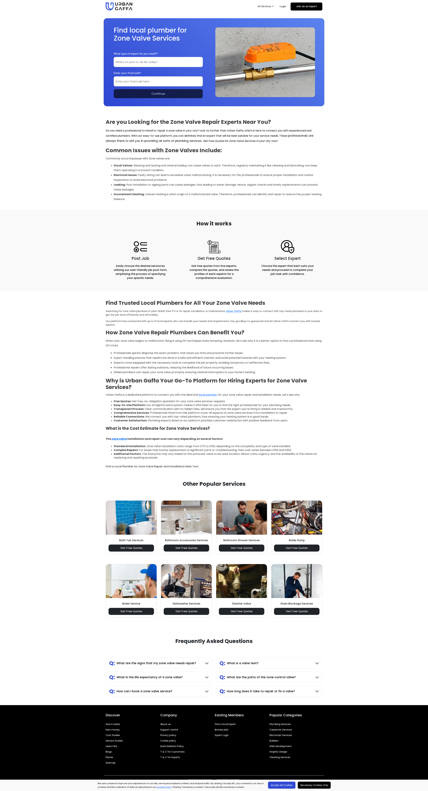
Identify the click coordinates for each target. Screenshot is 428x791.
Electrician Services (281, 735)
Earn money (113, 729)
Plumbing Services (280, 724)
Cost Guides (113, 735)
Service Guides (114, 740)
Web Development (281, 746)
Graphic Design (278, 751)
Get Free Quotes (131, 548)
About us (165, 724)
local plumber (208, 395)
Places (109, 757)
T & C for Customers (172, 751)
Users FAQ (111, 746)
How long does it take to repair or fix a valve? (257, 691)
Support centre (169, 729)
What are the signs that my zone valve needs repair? (152, 663)
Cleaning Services (280, 757)
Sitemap (111, 762)
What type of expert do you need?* (136, 53)
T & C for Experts (170, 757)
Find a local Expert (225, 724)
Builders (274, 740)
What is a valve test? (239, 663)
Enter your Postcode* (127, 73)
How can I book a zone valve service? (140, 691)
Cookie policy (168, 740)
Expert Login (222, 735)
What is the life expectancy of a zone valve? (146, 677)
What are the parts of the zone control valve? (258, 677)
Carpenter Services (281, 729)
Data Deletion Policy (172, 746)
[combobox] (158, 62)
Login (283, 6)
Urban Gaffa (234, 311)
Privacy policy (168, 735)
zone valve (119, 439)
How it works (113, 724)
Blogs (109, 751)
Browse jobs (221, 729)
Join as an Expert (306, 6)
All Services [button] (264, 6)
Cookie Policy (164, 787)
